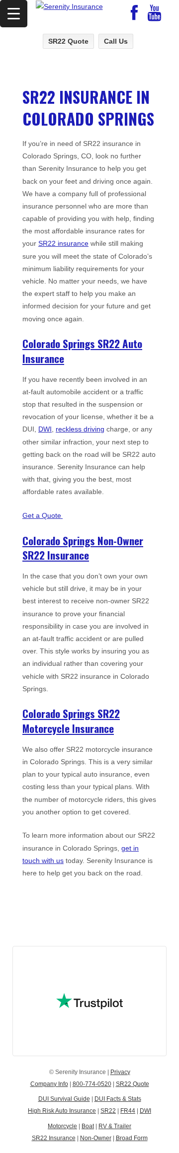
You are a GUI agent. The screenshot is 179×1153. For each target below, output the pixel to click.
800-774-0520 (92, 1084)
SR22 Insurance (54, 1138)
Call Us (116, 41)
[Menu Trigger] (13, 13)
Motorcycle (62, 1126)
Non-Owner (95, 1138)
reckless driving (80, 429)
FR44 (127, 1110)
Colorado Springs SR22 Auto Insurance (82, 350)
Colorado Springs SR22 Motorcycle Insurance (71, 720)
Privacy (120, 1072)
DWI (45, 429)
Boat (88, 1126)
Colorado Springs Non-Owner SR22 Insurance (82, 548)
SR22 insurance (63, 243)
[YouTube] (155, 16)
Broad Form (132, 1138)
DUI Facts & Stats (117, 1098)
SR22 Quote (68, 41)
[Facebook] (134, 16)
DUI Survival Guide (64, 1098)
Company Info (49, 1084)
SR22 (108, 1110)
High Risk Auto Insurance (62, 1110)
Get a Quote (42, 515)
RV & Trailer (114, 1126)
